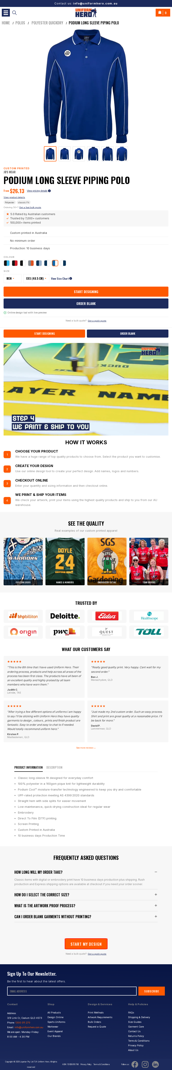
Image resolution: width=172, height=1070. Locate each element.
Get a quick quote (97, 320)
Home (6, 22)
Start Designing (86, 291)
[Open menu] (6, 12)
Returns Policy (136, 1036)
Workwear (52, 1026)
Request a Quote (97, 1026)
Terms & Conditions (138, 1040)
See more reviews (86, 747)
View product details (14, 197)
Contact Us (134, 1031)
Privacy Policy (136, 1045)
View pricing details (37, 190)
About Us (133, 1050)
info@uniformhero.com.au (95, 3)
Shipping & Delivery (139, 1017)
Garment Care (136, 1026)
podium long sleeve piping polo (94, 22)
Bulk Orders (94, 1022)
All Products (54, 1012)
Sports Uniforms (56, 1022)
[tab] (50, 153)
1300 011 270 (22, 1022)
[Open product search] (14, 13)
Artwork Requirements (100, 1017)
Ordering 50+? (22, 207)
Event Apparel (55, 1031)
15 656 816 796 (73, 1064)
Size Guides (134, 1022)
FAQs (131, 1012)
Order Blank (86, 303)
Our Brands (53, 1036)
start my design (86, 944)
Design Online (55, 1017)
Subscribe (151, 991)
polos (20, 22)
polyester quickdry (47, 22)
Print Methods (95, 1012)
